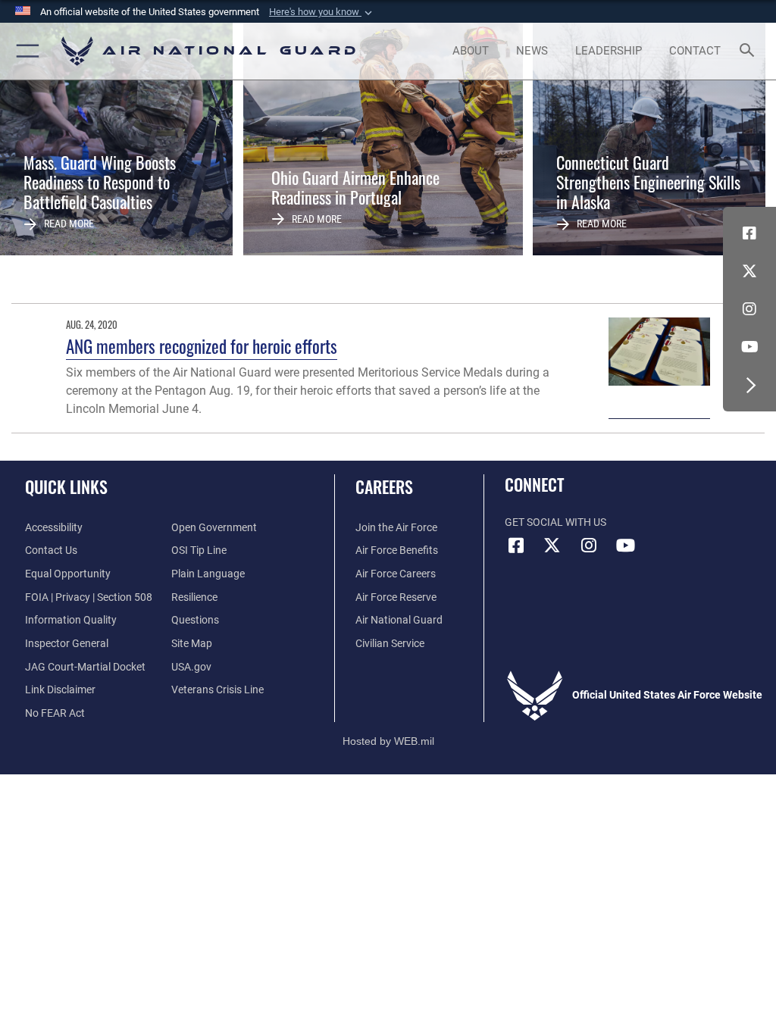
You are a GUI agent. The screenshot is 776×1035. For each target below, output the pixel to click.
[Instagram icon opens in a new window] (749, 309)
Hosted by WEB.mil (388, 741)
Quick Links (66, 486)
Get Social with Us (555, 522)
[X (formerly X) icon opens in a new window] (749, 271)
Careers (384, 486)
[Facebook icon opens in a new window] (749, 233)
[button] (322, 12)
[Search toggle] (749, 51)
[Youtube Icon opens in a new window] (749, 347)
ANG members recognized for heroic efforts (201, 346)
